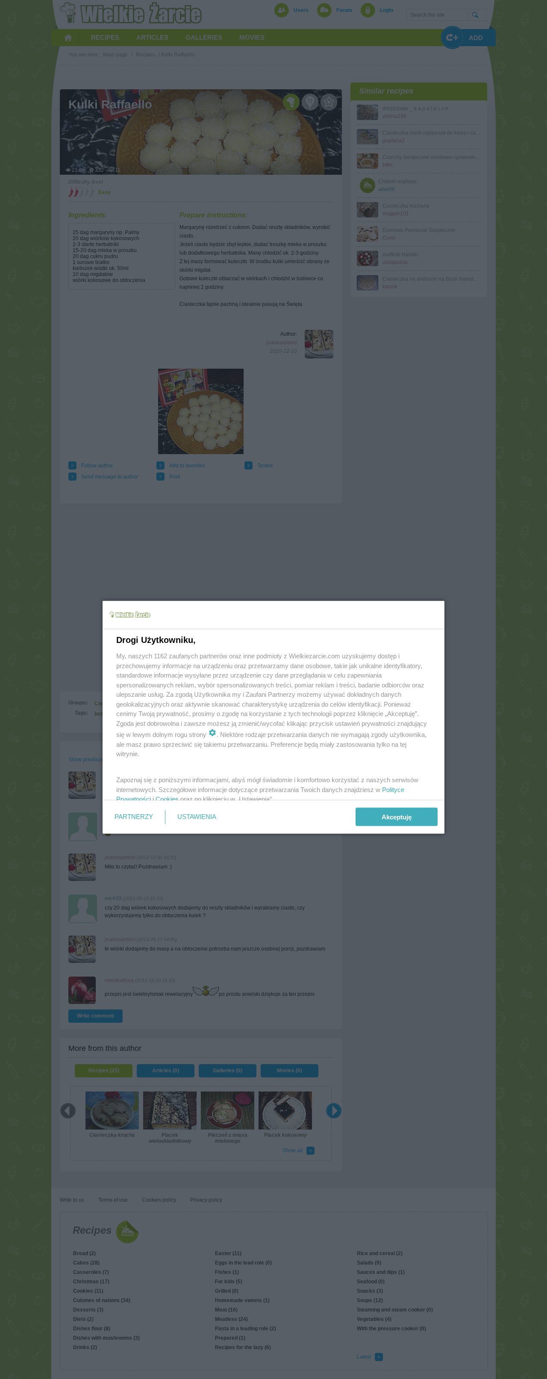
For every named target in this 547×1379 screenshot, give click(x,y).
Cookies (167, 799)
